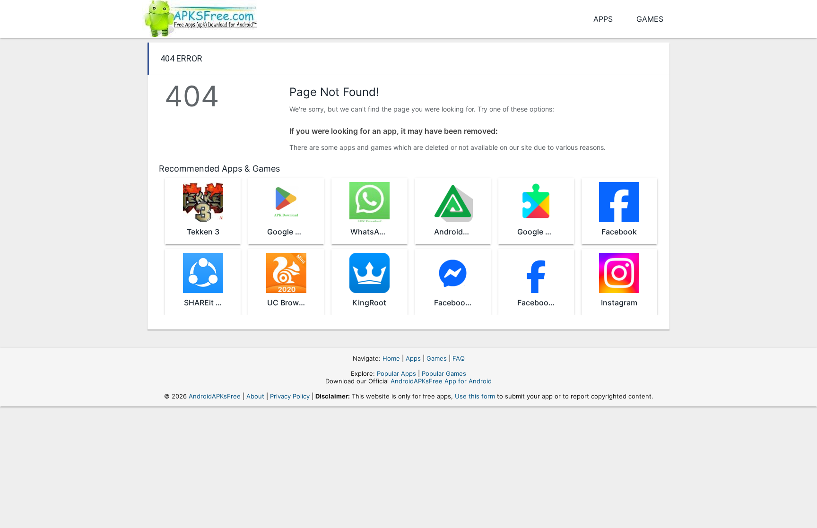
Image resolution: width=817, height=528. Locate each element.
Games (649, 19)
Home (391, 358)
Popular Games (444, 373)
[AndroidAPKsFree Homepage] (199, 16)
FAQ (458, 358)
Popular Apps (396, 373)
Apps (603, 19)
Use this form (475, 396)
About (255, 396)
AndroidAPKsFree (215, 396)
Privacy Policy (290, 396)
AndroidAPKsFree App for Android (441, 381)
